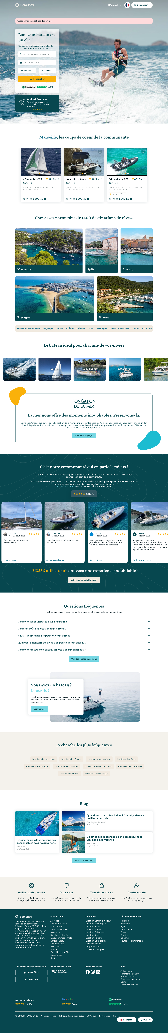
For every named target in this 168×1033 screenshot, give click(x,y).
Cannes (135, 328)
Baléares (125, 938)
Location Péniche (93, 938)
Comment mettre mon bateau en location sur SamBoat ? (52, 649)
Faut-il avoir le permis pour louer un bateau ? (45, 635)
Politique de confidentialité (71, 1016)
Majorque (48, 328)
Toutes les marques (94, 949)
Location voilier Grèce (69, 773)
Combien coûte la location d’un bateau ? (42, 628)
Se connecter (144, 4)
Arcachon (147, 328)
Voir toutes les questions (84, 658)
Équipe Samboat (98, 821)
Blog (52, 958)
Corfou (59, 328)
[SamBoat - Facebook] (87, 972)
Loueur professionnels (61, 938)
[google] (67, 999)
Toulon (90, 328)
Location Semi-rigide (95, 923)
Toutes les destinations (132, 941)
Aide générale (127, 971)
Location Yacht (92, 926)
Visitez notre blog (84, 860)
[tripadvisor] (116, 999)
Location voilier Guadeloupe (130, 766)
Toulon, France (9, 560)
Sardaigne (102, 328)
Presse (53, 949)
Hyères (124, 926)
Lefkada (80, 328)
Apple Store (33, 972)
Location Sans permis (95, 941)
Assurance (55, 932)
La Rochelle (123, 328)
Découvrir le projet (84, 435)
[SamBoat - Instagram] (93, 972)
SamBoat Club (57, 943)
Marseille (48, 136)
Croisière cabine (93, 943)
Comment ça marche (130, 979)
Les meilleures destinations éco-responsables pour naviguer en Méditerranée (37, 843)
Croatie (124, 935)
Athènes (69, 328)
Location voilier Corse (126, 759)
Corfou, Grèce (96, 560)
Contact (125, 982)
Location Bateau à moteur (98, 921)
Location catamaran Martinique (98, 766)
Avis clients (55, 946)
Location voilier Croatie (71, 759)
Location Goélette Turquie (96, 773)
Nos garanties (57, 926)
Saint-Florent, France (142, 560)
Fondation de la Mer (60, 952)
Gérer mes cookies (129, 984)
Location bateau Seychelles (66, 766)
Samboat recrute (58, 923)
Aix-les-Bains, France (55, 560)
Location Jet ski (93, 935)
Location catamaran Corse (99, 759)
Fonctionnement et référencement (130, 975)
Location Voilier (93, 929)
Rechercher (39, 78)
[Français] (127, 5)
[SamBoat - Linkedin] (98, 972)
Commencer (40, 708)
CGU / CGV (91, 1016)
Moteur (28, 70)
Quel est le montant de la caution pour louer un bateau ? (52, 642)
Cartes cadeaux (57, 941)
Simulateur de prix (59, 935)
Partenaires (104, 1016)
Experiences (56, 955)
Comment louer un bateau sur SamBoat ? (42, 621)
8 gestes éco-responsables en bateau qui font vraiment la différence (114, 838)
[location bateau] (24, 5)
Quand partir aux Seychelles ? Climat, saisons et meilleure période (116, 816)
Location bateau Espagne (37, 766)
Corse (113, 328)
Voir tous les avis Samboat (84, 579)
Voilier (48, 70)
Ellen (23, 846)
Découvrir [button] (113, 5)
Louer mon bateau (59, 929)
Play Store (33, 979)
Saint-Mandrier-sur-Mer (28, 328)
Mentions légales (48, 1016)
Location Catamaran (95, 932)
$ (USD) (144, 1019)
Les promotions (92, 946)
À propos (54, 921)
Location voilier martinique (43, 759)
